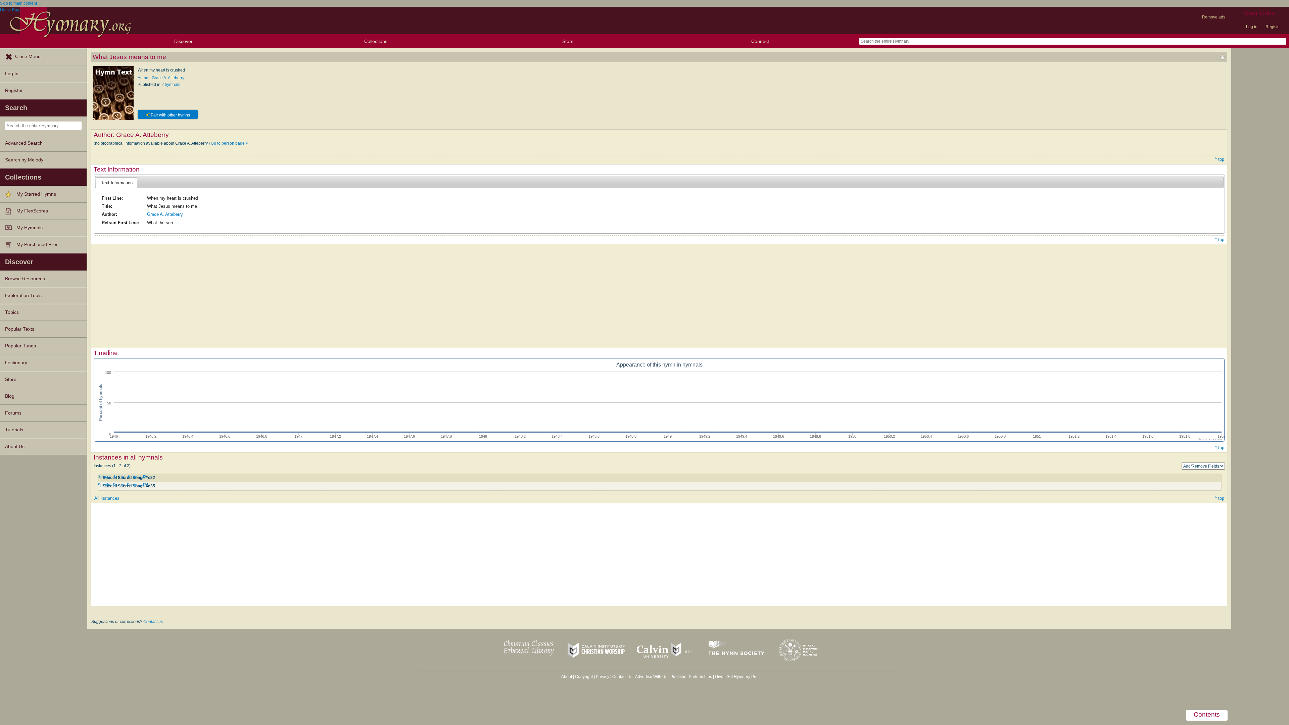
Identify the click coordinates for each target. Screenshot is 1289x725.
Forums (13, 413)
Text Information (117, 182)
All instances (107, 498)
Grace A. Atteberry (165, 214)
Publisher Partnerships (691, 676)
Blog (9, 396)
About (566, 676)
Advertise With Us (651, 676)
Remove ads (1213, 17)
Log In (11, 73)
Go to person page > (229, 143)
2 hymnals (170, 84)
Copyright (584, 676)
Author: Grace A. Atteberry (161, 78)
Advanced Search (24, 143)
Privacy (602, 676)
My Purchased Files (37, 244)
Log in (1251, 27)
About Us (15, 446)
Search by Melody (24, 159)
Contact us (153, 621)
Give (719, 676)
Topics (12, 312)
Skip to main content (18, 3)
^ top (1219, 159)
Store (568, 41)
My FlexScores (32, 210)
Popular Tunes (20, 345)
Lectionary (16, 362)
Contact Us (622, 676)
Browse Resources (25, 278)
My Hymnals (29, 227)
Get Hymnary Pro (742, 676)
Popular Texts (19, 329)
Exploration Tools (23, 295)
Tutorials (14, 429)
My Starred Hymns (36, 194)
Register (1273, 27)
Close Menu (28, 56)
